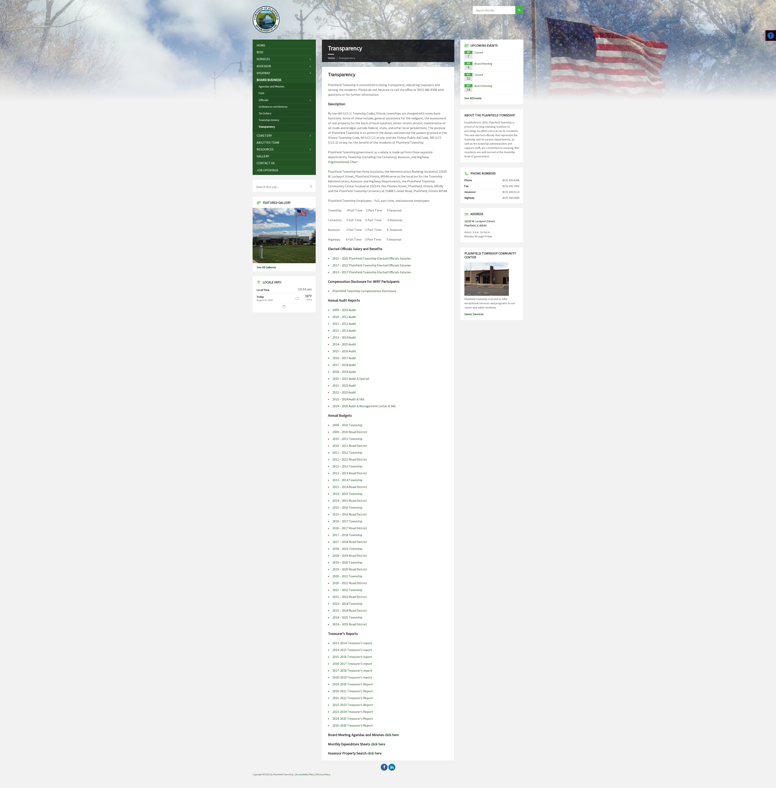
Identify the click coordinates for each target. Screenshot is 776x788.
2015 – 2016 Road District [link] (349, 514)
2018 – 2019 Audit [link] (344, 372)
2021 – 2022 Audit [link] (344, 385)
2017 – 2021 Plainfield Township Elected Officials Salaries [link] (371, 265)
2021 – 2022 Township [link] (347, 590)
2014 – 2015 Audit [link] (344, 344)
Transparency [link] (267, 126)
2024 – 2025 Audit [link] (344, 406)
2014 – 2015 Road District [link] (349, 501)
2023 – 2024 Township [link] (347, 604)
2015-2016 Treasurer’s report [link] (352, 657)
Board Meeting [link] (483, 63)
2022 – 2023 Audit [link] (344, 392)
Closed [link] (478, 52)
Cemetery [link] (264, 136)
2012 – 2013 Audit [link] (344, 330)
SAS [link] (361, 399)
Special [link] (364, 379)
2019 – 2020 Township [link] (347, 562)
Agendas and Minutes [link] (272, 86)
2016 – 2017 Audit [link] (344, 358)
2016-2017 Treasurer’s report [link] (352, 664)
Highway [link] (263, 73)
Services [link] (263, 59)
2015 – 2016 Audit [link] (344, 351)
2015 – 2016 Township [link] (347, 507)
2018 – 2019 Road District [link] (349, 555)
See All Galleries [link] (266, 267)
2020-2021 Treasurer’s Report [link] (352, 691)
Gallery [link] (263, 156)
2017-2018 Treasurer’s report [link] (352, 670)
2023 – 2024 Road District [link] (349, 610)
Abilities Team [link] (268, 142)
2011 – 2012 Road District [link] (349, 459)
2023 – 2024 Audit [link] (344, 399)
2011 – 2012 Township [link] (347, 452)
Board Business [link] (269, 80)
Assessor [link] (264, 66)
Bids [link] (260, 52)
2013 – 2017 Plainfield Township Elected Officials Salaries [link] (371, 272)
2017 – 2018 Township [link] (347, 535)
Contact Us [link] (266, 163)
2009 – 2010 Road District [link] (349, 432)
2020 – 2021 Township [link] (347, 576)
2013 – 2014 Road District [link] (349, 487)
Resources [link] (265, 149)
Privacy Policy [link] (323, 774)
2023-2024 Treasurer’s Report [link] (352, 712)
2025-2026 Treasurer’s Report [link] (352, 725)
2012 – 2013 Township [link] (347, 466)
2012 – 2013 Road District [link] (349, 473)
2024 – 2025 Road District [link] (349, 624)
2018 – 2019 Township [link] (347, 549)
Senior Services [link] (474, 314)
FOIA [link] (261, 93)
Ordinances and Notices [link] (273, 106)
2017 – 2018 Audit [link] (344, 365)
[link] (770, 35)
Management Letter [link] (373, 406)
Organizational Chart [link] (343, 162)
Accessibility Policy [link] (305, 774)
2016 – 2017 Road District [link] (349, 528)
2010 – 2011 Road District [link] (349, 446)
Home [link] (331, 58)
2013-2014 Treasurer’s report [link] (352, 643)
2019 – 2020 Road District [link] (349, 569)
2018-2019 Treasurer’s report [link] (352, 677)
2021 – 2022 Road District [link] (349, 597)
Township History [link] (269, 120)
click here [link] (392, 734)
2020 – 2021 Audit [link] (344, 379)
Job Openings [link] (267, 170)
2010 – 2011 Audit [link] (344, 317)
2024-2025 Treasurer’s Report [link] (352, 718)
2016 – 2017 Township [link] (347, 521)
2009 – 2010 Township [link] (347, 425)
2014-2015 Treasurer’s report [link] (352, 650)
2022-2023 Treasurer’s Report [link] (352, 705)
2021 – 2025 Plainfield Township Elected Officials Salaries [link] (371, 258)
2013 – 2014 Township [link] (347, 480)
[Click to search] (519, 10)
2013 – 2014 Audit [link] (344, 337)
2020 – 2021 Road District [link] (349, 583)
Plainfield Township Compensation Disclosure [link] (364, 291)
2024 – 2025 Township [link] (347, 617)
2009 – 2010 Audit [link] (344, 310)
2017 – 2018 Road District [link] (349, 542)
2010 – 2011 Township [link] (347, 439)
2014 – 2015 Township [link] (347, 494)
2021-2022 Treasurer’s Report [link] (352, 698)
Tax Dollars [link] (265, 113)
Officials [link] (263, 100)
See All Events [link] (473, 98)
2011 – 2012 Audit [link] (344, 324)
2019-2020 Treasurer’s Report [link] (352, 684)
